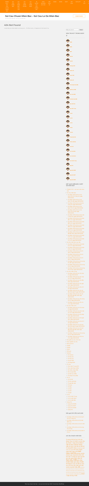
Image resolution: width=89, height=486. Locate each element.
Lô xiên (71, 118)
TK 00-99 (71, 146)
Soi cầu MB (71, 460)
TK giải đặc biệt (73, 137)
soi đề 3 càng (78, 473)
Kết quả (72, 2)
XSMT (66, 1)
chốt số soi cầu (75, 439)
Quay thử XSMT (72, 405)
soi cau (73, 448)
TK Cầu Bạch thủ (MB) (74, 84)
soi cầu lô (78, 458)
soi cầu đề (76, 467)
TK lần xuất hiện (73, 141)
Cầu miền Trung (73, 108)
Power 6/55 (72, 75)
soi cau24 (71, 449)
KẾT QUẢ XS (49, 3)
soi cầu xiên (75, 465)
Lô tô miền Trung (73, 160)
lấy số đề (79, 446)
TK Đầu (70, 387)
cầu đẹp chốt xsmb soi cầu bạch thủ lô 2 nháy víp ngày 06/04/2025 (75, 196)
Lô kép (71, 122)
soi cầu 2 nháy (70, 456)
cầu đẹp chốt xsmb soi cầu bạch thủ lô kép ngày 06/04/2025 (75, 211)
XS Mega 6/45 (72, 65)
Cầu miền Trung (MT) (73, 366)
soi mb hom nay (77, 472)
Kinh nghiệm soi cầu (43, 3)
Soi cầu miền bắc (13, 4)
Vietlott (78, 1)
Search (81, 29)
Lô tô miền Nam (72, 398)
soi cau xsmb (73, 452)
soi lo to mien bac (71, 470)
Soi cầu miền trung (24, 4)
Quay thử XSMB (73, 170)
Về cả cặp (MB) (72, 94)
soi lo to (78, 468)
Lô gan (71, 113)
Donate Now (79, 16)
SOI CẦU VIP (80, 455)
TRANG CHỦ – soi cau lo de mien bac (7, 6)
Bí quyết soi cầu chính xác (36, 5)
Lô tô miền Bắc (73, 151)
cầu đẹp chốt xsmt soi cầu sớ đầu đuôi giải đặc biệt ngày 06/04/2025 (75, 295)
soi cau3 (78, 448)
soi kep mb (70, 468)
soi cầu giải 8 (70, 458)
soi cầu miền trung (75, 463)
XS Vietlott (70, 355)
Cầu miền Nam (72, 103)
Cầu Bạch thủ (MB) (73, 375)
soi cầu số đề (75, 464)
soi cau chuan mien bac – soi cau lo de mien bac (32, 16)
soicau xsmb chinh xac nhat (75, 454)
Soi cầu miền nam (30, 4)
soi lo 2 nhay (74, 468)
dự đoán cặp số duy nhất (74, 445)
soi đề (75, 473)
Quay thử (71, 165)
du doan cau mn (74, 440)
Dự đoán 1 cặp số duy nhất (75, 443)
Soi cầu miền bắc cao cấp (18, 5)
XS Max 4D (72, 70)
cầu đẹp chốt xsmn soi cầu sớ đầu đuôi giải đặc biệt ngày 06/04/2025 (75, 329)
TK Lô (68, 377)
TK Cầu (84, 2)
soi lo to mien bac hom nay (79, 470)
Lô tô (68, 394)
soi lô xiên (68, 472)
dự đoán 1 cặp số (71, 443)
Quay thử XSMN (73, 179)
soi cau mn (73, 451)
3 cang (68, 439)
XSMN (60, 1)
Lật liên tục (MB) (73, 89)
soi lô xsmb (72, 472)
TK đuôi (71, 132)
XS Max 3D (72, 80)
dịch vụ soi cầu (80, 441)
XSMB (54, 1)
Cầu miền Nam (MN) (73, 368)
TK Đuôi (70, 385)
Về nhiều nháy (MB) (73, 99)
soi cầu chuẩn (80, 456)
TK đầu (71, 127)
